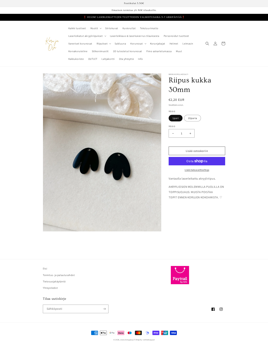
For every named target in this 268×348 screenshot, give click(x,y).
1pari (175, 118)
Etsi (45, 268)
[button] (95, 28)
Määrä (172, 126)
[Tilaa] (104, 309)
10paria (192, 118)
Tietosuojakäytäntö (54, 281)
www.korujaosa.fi (127, 340)
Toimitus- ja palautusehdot (59, 275)
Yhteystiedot (50, 287)
